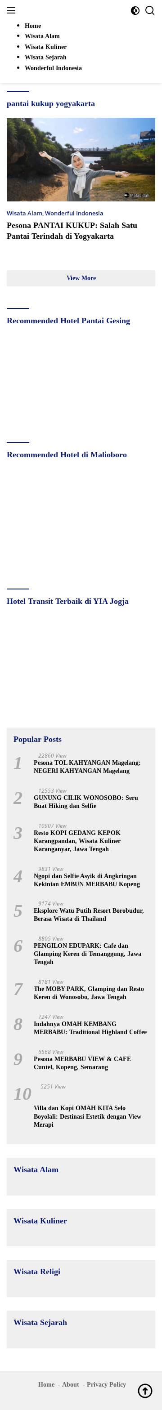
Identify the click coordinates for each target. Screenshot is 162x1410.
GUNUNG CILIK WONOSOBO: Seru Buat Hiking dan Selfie (86, 801)
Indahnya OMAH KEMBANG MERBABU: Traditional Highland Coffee (90, 1028)
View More (81, 278)
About (70, 1384)
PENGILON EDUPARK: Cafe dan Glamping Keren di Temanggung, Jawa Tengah (87, 953)
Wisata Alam (24, 213)
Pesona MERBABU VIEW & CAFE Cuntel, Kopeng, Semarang (82, 1063)
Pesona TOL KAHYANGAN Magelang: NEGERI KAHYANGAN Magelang (87, 766)
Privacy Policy (106, 1384)
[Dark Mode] (135, 10)
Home (46, 1384)
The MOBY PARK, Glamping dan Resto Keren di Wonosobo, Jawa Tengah (89, 993)
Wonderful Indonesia (74, 213)
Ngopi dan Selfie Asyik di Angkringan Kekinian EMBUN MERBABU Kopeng (87, 880)
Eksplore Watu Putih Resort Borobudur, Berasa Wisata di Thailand (89, 914)
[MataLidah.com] (67, 10)
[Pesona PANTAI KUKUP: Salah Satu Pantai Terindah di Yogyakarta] (81, 159)
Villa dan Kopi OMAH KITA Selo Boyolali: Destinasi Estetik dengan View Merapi (87, 1116)
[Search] (150, 10)
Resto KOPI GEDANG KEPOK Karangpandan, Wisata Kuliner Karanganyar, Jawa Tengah (77, 841)
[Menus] (13, 10)
